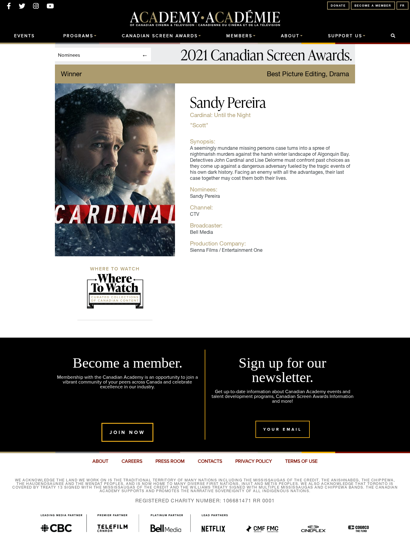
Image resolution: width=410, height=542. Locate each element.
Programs (78, 36)
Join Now (127, 432)
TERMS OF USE (301, 461)
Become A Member (372, 5)
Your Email (282, 429)
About (290, 36)
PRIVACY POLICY (253, 461)
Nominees (69, 54)
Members (239, 36)
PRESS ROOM (170, 461)
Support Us (345, 36)
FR (402, 5)
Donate (338, 5)
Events (24, 36)
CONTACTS (210, 461)
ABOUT (100, 461)
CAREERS (132, 461)
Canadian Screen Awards (160, 36)
